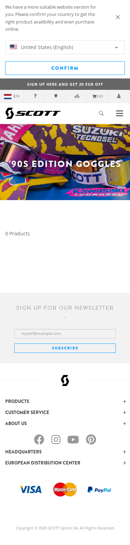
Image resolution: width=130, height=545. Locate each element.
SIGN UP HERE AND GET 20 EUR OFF (65, 84)
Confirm (65, 68)
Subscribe (65, 348)
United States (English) (46, 47)
